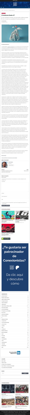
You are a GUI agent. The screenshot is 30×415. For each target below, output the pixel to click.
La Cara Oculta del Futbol (5, 322)
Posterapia (3, 335)
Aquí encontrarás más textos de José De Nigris (9, 157)
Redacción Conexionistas (5, 395)
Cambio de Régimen (4, 302)
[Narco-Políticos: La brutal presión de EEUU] (21, 400)
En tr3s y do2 (3, 13)
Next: (26, 170)
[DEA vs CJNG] (8, 388)
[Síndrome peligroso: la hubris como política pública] (8, 215)
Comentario (3, 181)
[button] (1, 7)
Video (2, 347)
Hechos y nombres (25, 411)
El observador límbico (5, 307)
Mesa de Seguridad (4, 332)
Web (2, 199)
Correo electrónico (4, 196)
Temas (3, 340)
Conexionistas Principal (4, 411)
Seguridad (3, 337)
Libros (2, 327)
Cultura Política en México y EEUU (13, 411)
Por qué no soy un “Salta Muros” (6, 364)
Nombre (3, 193)
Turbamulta (16, 412)
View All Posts (11, 165)
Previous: (7, 170)
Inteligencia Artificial (5, 319)
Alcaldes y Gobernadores (5, 297)
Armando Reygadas (4, 407)
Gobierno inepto (4, 362)
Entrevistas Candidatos (5, 314)
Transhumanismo (4, 342)
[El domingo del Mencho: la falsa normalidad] (21, 215)
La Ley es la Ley (4, 324)
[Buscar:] (12, 373)
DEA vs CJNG (4, 394)
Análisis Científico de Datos (6, 299)
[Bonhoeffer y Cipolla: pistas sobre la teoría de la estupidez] (8, 228)
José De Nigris (10, 162)
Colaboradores (4, 304)
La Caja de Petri (4, 320)
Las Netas (3, 325)
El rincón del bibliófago (5, 309)
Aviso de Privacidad (23, 412)
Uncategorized (4, 345)
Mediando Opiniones (5, 330)
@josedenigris (4, 155)
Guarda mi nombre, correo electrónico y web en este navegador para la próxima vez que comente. (14, 203)
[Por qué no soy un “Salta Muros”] (8, 400)
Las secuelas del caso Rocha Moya (7, 367)
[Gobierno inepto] (21, 388)
